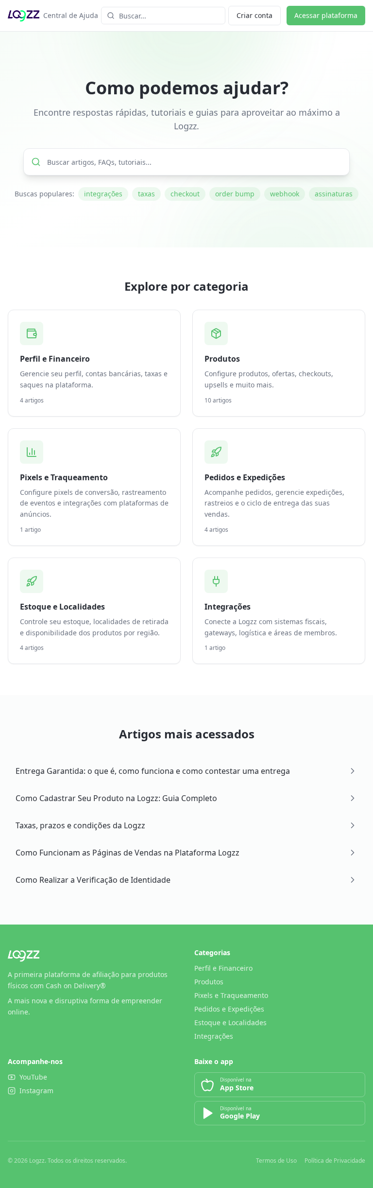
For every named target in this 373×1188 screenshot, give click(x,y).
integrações (103, 193)
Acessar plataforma (325, 15)
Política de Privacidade (335, 1161)
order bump (234, 193)
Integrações (213, 1036)
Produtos (208, 981)
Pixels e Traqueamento (231, 995)
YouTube (33, 1077)
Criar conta (254, 15)
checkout (185, 193)
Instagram (36, 1090)
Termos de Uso (276, 1161)
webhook (284, 193)
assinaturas (334, 193)
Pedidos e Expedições (229, 1008)
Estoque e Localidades (230, 1022)
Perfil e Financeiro (223, 968)
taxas (146, 193)
